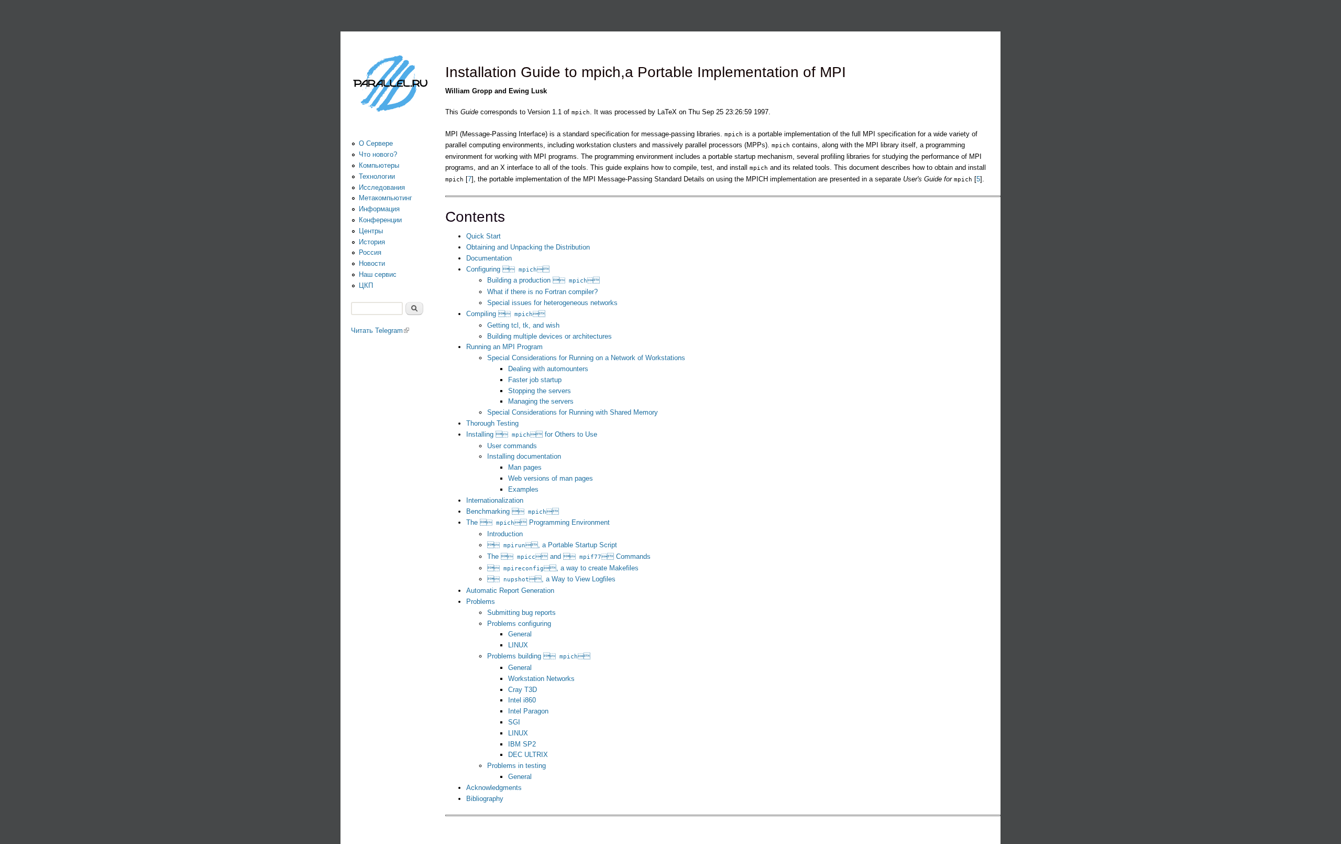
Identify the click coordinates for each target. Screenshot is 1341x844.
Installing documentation (524, 456)
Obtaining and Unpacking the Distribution (528, 247)
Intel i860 (522, 700)
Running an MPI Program (504, 347)
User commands (512, 446)
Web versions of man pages (550, 478)
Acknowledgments (494, 788)
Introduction (505, 534)
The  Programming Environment (538, 522)
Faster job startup (535, 380)
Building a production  (543, 280)
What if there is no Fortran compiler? (542, 292)
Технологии (377, 176)
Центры (371, 231)
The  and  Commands (569, 556)
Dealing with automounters (548, 369)
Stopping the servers (539, 391)
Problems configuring (519, 623)
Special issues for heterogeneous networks (552, 303)
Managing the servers (541, 401)
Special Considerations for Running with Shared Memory (572, 412)
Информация (379, 209)
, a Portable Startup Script (552, 545)
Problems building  (538, 656)
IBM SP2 (522, 744)
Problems (480, 601)
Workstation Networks (541, 679)
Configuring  (507, 269)
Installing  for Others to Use (531, 434)
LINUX (518, 645)
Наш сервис (378, 274)
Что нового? (378, 154)
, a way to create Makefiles (563, 568)
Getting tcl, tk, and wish (523, 325)
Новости (372, 263)
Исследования (382, 187)
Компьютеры (379, 165)
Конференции (380, 220)
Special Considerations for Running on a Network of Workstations (586, 358)
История (372, 242)
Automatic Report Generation (510, 590)
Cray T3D (522, 690)
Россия (370, 252)
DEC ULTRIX (528, 755)
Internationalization (494, 500)
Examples (523, 489)
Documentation (489, 258)
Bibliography (484, 799)
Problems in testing (516, 766)
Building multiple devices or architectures (549, 336)
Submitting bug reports (521, 612)
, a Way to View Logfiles (551, 579)
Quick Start (483, 236)
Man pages (525, 467)
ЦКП (366, 285)
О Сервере (376, 143)
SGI (514, 722)
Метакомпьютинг (385, 198)
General (520, 634)
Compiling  (505, 314)
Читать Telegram (380, 330)
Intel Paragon (528, 711)
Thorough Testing (492, 423)
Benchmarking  (512, 511)
